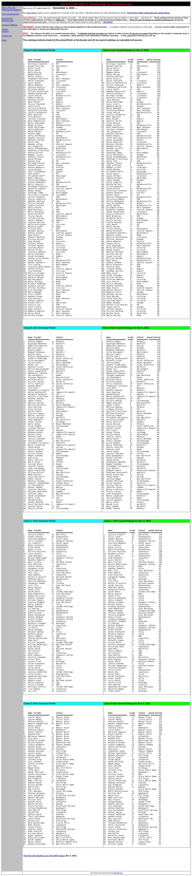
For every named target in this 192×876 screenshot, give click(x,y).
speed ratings (31, 13)
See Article (108, 22)
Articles (5, 29)
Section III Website (9, 25)
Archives (5, 31)
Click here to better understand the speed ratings (148, 13)
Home (4, 40)
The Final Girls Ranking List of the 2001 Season (44, 856)
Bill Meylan (118, 873)
